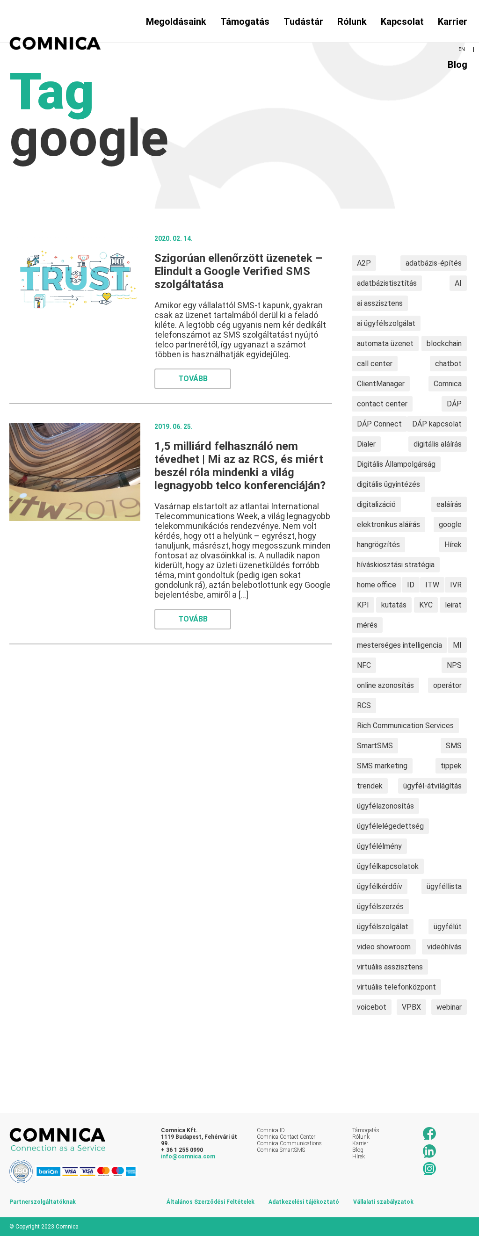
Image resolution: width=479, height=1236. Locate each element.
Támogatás (365, 1130)
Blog (457, 64)
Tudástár (303, 21)
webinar (449, 1007)
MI (457, 645)
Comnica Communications (289, 1143)
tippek (451, 765)
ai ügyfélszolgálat (386, 323)
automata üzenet (385, 343)
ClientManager (381, 383)
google (450, 524)
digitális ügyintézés (388, 484)
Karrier (452, 21)
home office (376, 584)
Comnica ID (271, 1130)
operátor (447, 685)
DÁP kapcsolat (437, 423)
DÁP (454, 403)
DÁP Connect (379, 423)
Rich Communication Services (405, 725)
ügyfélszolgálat (382, 926)
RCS (364, 705)
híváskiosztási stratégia (396, 564)
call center (374, 363)
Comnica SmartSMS (281, 1150)
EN (461, 49)
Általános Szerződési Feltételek (210, 1202)
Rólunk (352, 21)
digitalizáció (376, 504)
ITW (432, 584)
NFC (364, 665)
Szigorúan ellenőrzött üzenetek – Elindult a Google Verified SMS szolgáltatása (238, 271)
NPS (454, 665)
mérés (367, 625)
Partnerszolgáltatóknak (42, 1202)
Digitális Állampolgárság (396, 464)
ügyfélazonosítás (385, 806)
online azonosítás (385, 685)
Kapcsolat (402, 21)
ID (410, 584)
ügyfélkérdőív (379, 886)
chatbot (448, 363)
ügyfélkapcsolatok (388, 866)
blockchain (444, 343)
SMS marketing (382, 765)
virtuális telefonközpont (396, 987)
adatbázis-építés (434, 263)
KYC (426, 604)
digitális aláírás (438, 444)
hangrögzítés (378, 544)
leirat (453, 604)
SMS (454, 745)
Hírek (453, 544)
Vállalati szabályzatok (383, 1202)
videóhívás (444, 946)
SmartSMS (375, 745)
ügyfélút (448, 926)
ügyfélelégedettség (390, 826)
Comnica (448, 383)
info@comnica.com (188, 1156)
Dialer (366, 444)
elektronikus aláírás (388, 524)
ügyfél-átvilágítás (432, 785)
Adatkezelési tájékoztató (304, 1202)
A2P (364, 263)
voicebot (371, 1007)
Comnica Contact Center (286, 1137)
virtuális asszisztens (390, 966)
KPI (363, 604)
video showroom (384, 946)
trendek (370, 785)
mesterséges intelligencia (399, 645)
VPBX (411, 1007)
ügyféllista (444, 886)
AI (458, 283)
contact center (382, 403)
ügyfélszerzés (380, 906)
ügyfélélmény (379, 846)
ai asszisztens (380, 303)
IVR (456, 584)
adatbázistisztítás (387, 283)
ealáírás (449, 504)
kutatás (393, 604)
